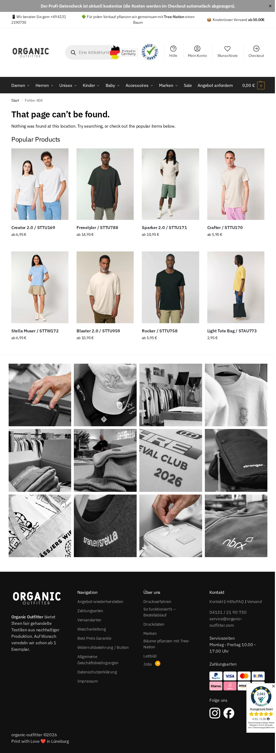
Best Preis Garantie (94, 638)
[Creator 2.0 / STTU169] (39, 184)
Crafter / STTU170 (225, 227)
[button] (253, 85)
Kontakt (216, 601)
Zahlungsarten (90, 610)
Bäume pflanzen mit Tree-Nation (166, 644)
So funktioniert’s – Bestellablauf (159, 612)
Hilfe (173, 55)
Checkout (256, 55)
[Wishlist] (60, 156)
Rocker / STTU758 (159, 330)
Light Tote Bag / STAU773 (232, 330)
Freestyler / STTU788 (97, 227)
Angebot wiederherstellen (100, 601)
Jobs (147, 664)
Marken (150, 633)
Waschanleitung (91, 629)
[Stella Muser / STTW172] (39, 287)
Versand (254, 601)
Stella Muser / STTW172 (35, 330)
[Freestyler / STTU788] (105, 184)
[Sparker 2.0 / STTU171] (170, 184)
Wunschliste (228, 55)
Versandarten (89, 619)
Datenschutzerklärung (97, 671)
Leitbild (150, 656)
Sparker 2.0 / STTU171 (164, 227)
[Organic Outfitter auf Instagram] (214, 713)
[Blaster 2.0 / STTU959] (105, 287)
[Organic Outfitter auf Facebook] (228, 713)
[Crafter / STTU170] (235, 184)
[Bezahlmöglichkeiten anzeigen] (237, 681)
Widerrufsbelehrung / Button (103, 647)
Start (15, 100)
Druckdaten (153, 624)
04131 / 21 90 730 (228, 612)
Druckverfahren (157, 601)
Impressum (87, 681)
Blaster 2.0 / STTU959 (98, 330)
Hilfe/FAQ (235, 601)
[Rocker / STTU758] (170, 287)
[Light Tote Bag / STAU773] (235, 287)
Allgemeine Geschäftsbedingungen (98, 659)
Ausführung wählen (39, 246)
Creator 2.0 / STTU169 (33, 227)
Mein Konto (197, 55)
